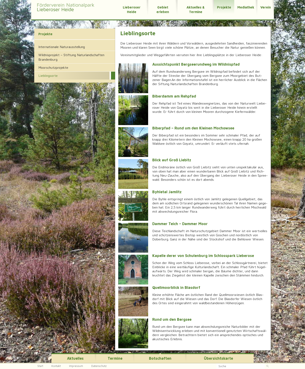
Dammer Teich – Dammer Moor (180, 224)
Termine (115, 358)
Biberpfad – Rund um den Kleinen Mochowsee (193, 128)
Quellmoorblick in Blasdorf (176, 287)
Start (40, 366)
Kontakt (56, 366)
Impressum (76, 366)
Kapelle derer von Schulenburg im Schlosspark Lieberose (203, 255)
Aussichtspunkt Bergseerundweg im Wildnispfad (196, 64)
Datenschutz (99, 366)
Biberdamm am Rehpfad (174, 96)
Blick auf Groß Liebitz (171, 160)
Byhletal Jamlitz (167, 192)
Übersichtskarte (218, 358)
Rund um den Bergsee (172, 319)
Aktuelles (75, 358)
